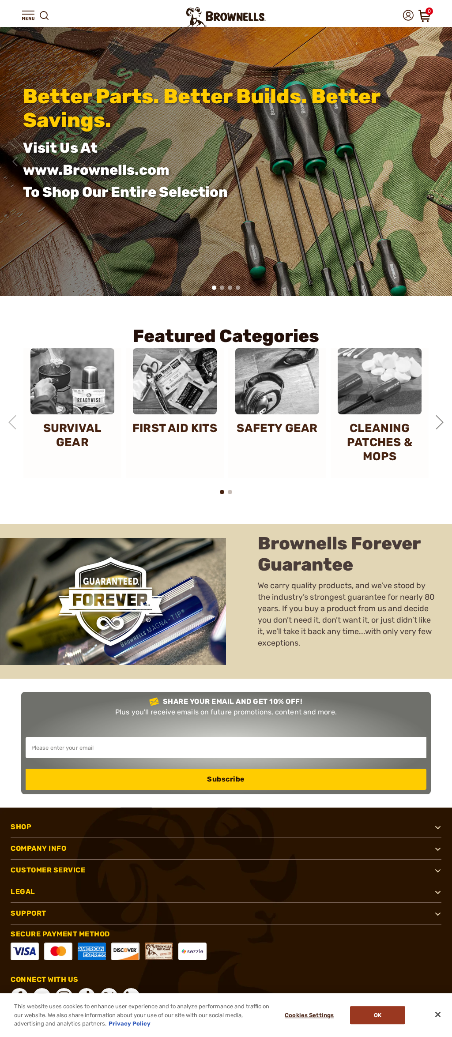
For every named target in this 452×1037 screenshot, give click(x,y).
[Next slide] (437, 161)
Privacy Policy (130, 1023)
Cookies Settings (309, 1015)
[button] (28, 15)
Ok (377, 1015)
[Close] (438, 1014)
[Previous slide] (15, 161)
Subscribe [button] (226, 779)
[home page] (226, 17)
